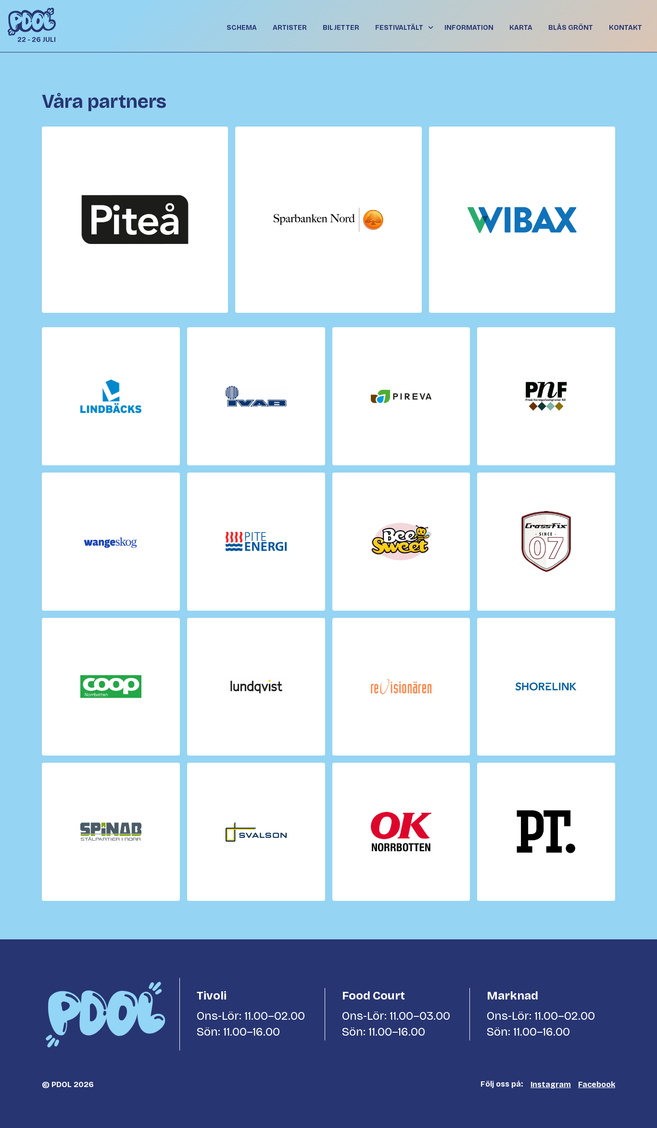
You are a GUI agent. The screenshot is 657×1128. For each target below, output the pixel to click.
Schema (242, 28)
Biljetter (341, 28)
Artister (290, 28)
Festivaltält (399, 28)
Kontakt (625, 28)
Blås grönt (570, 28)
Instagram (551, 1084)
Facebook (596, 1084)
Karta (520, 28)
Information (468, 28)
